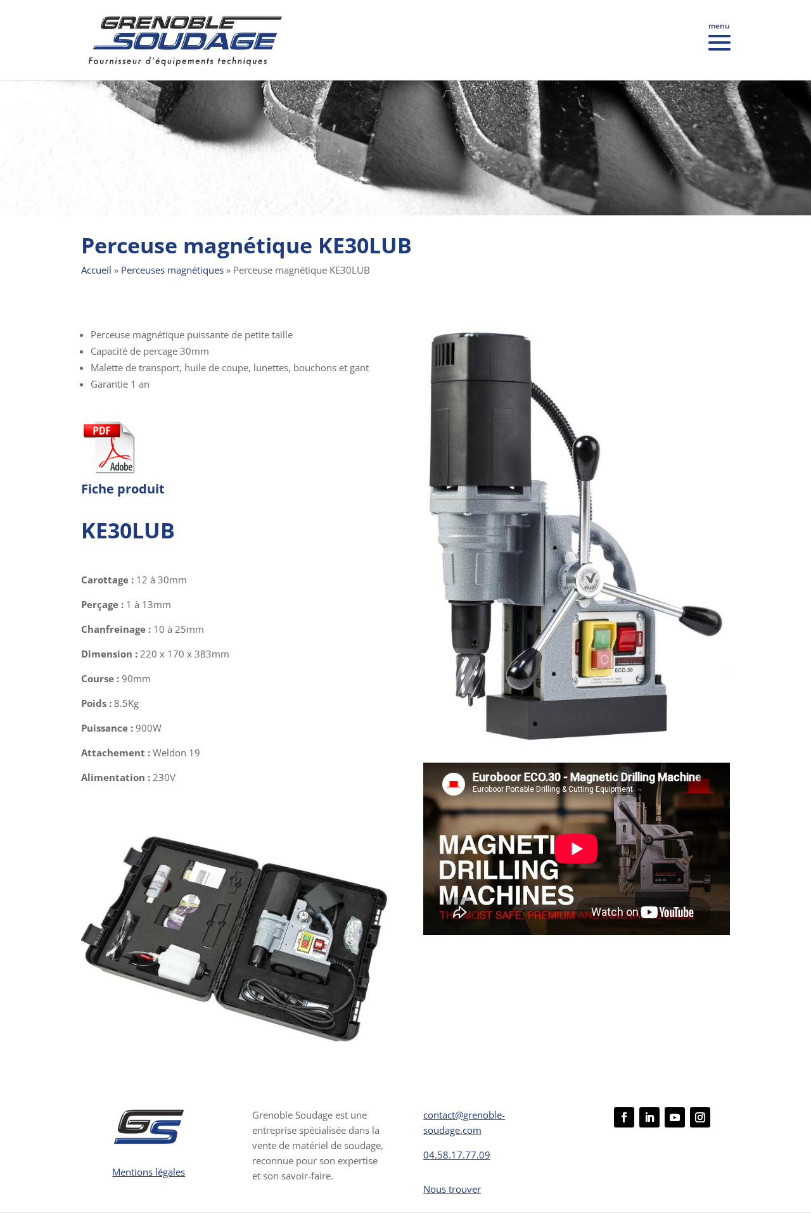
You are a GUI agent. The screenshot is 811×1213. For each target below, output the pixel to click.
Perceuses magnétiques (172, 270)
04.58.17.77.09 (456, 1154)
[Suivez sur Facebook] (624, 1117)
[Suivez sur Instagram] (700, 1117)
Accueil (96, 270)
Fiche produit (123, 488)
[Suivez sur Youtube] (675, 1117)
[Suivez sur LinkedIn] (649, 1117)
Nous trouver (452, 1189)
